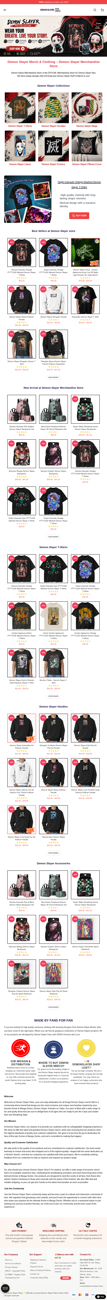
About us (8, 1260)
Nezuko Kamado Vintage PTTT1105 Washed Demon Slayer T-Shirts (22, 272)
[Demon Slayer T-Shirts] (20, 107)
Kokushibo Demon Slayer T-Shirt (85, 317)
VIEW (21, 264)
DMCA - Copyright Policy (15, 1271)
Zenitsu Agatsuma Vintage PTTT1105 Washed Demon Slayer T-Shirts (85, 635)
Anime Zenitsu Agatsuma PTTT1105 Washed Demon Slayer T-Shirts (53, 635)
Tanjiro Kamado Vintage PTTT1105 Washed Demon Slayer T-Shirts (53, 272)
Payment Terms (36, 1267)
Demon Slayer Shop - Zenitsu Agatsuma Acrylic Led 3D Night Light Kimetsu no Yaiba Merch (85, 272)
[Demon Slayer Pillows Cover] (87, 145)
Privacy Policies (11, 1267)
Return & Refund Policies (40, 1270)
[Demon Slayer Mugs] (87, 107)
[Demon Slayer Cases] (20, 145)
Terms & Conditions (13, 1263)
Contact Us (34, 1274)
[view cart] (102, 10)
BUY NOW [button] (81, 216)
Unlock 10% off (5, 1288)
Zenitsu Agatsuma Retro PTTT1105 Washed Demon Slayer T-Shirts (22, 635)
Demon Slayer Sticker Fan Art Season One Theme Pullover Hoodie (22, 792)
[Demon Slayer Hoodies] (53, 107)
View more (53, 377)
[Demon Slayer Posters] (53, 145)
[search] (94, 10)
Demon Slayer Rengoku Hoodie (53, 317)
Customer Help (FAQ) (39, 1278)
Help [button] (102, 1297)
